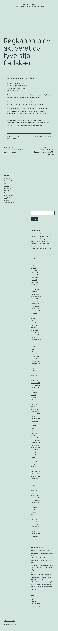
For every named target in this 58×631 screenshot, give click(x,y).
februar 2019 (34, 378)
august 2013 (34, 536)
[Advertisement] (29, 24)
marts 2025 (34, 272)
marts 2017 (34, 433)
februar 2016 (34, 464)
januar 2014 (34, 524)
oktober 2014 (35, 502)
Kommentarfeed (36, 603)
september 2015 (35, 476)
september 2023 (36, 296)
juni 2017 (33, 426)
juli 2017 (33, 423)
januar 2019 (34, 380)
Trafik (5, 200)
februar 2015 (34, 493)
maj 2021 (33, 320)
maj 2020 (33, 349)
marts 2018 (34, 404)
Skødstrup (7, 195)
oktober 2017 (35, 416)
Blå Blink (6, 181)
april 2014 (34, 517)
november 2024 (35, 277)
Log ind (33, 599)
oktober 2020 (35, 337)
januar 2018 (34, 409)
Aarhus (6, 178)
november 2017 (35, 414)
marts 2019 (34, 375)
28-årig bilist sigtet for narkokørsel (41, 248)
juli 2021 (33, 315)
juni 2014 (33, 512)
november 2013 (35, 529)
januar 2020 (34, 359)
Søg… (32, 209)
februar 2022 (35, 299)
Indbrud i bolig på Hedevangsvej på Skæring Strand (42, 570)
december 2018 (35, 383)
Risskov (6, 193)
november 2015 (35, 471)
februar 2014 (34, 521)
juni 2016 (33, 454)
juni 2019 (33, 368)
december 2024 (35, 275)
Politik (5, 190)
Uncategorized (47, 136)
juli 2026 (33, 258)
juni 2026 (33, 260)
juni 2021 (33, 318)
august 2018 (34, 392)
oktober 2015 (35, 474)
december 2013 (35, 526)
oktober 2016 (35, 445)
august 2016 (34, 450)
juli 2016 (33, 452)
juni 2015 (33, 483)
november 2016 (35, 442)
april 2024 (34, 280)
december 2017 (35, 411)
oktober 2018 (35, 387)
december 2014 (35, 498)
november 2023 (35, 291)
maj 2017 (33, 428)
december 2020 (35, 332)
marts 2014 (34, 519)
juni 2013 (33, 541)
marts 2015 (34, 490)
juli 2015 (33, 481)
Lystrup (6, 188)
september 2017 (35, 418)
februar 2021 (34, 327)
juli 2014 (33, 510)
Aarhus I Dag (29, 4)
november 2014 (35, 500)
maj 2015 (33, 486)
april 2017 (33, 430)
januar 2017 (34, 438)
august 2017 (34, 421)
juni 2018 (33, 397)
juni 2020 (33, 347)
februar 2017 (34, 435)
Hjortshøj (6, 186)
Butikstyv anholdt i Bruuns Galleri (41, 241)
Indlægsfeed (34, 601)
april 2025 (34, 270)
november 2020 (35, 335)
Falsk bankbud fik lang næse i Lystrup (42, 234)
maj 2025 (33, 268)
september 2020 (36, 339)
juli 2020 (33, 344)
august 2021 (34, 313)
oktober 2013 (35, 531)
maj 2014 (33, 514)
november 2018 (35, 385)
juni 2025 (33, 265)
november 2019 (35, 363)
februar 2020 (35, 356)
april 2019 (34, 373)
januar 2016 (34, 466)
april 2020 (34, 351)
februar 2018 (34, 406)
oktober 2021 (35, 308)
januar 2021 (34, 330)
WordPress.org (35, 606)
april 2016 (34, 459)
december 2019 (35, 361)
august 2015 (34, 478)
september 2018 (35, 390)
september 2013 (35, 533)
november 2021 (35, 306)
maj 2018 (33, 399)
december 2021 (35, 303)
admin (15, 138)
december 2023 (35, 289)
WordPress (12, 624)
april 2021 (34, 323)
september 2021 (35, 311)
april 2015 (34, 488)
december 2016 (35, 440)
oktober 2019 (35, 366)
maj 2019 (33, 371)
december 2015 (35, 469)
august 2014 (34, 507)
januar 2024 (34, 287)
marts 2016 (34, 462)
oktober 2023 (35, 294)
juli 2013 (33, 538)
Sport (5, 198)
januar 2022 (34, 301)
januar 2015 (34, 495)
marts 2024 (34, 282)
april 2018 (34, 402)
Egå (5, 183)
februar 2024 (35, 284)
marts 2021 (34, 325)
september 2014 (36, 505)
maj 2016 (33, 457)
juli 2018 (33, 395)
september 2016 (35, 447)
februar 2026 (35, 263)
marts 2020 (34, 354)
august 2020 (34, 342)
